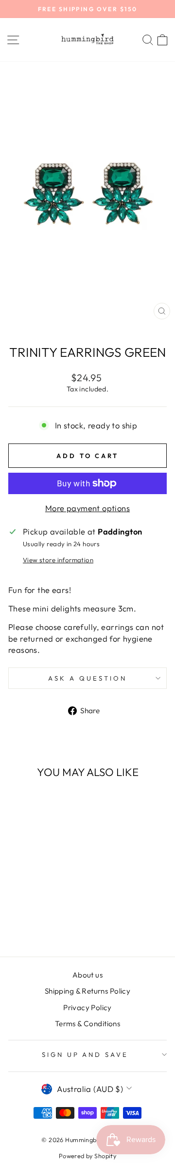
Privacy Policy (87, 1007)
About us (87, 974)
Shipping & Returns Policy (87, 991)
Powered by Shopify (87, 1156)
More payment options (87, 508)
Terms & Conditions (87, 1023)
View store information (58, 560)
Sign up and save (85, 1054)
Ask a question (87, 678)
